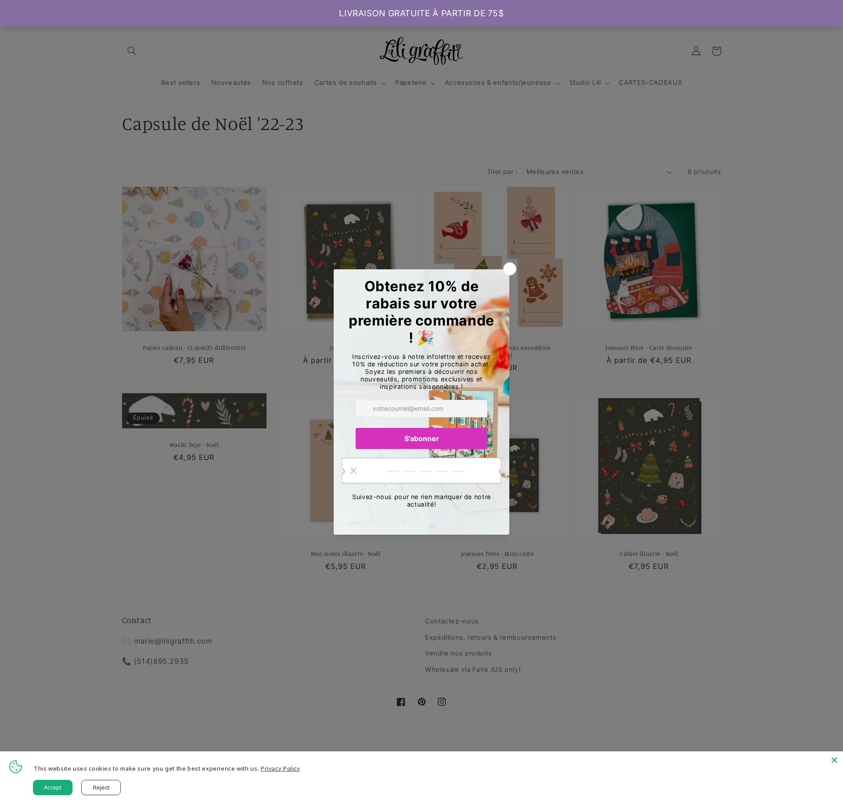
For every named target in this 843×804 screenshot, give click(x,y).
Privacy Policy (280, 768)
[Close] (834, 760)
